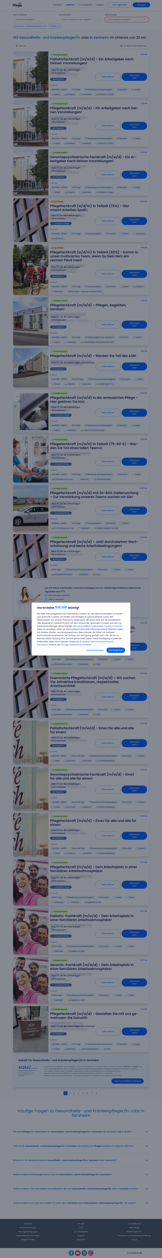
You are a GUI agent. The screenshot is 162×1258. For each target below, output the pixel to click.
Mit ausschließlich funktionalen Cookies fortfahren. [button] (98, 626)
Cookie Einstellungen (95, 650)
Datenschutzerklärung (101, 641)
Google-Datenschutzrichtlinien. (76, 644)
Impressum (42, 644)
